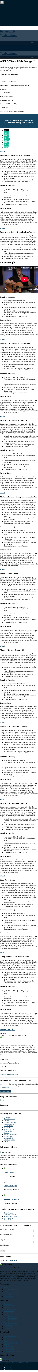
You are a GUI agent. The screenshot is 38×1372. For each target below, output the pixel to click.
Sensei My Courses (10, 1215)
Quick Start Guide (9, 1350)
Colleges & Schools (10, 1336)
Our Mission (8, 1295)
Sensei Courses (8, 1213)
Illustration (7, 1127)
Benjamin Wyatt (10, 1186)
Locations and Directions (11, 1293)
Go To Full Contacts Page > (9, 1260)
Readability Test (9, 1344)
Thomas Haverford (11, 1199)
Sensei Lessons (8, 1218)
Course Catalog (8, 1337)
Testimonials (8, 1136)
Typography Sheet (9, 1346)
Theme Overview (9, 1341)
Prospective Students (10, 1134)
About (6, 1288)
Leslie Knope (9, 1172)
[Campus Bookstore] (6, 1359)
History (6, 1291)
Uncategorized (8, 1138)
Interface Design (9, 1129)
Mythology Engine (9, 1348)
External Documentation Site (13, 1351)
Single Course (8, 1339)
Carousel (6, 1120)
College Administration (11, 1289)
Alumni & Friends (9, 1119)
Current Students (9, 1124)
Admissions (7, 1117)
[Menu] (2, 2)
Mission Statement (14, 1362)
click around (17, 1157)
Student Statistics (9, 1296)
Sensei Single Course (10, 1216)
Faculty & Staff (8, 1126)
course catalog (4, 1087)
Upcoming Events (9, 1140)
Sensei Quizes (8, 1220)
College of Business (10, 1122)
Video (6, 1141)
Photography (8, 1131)
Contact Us (25, 1362)
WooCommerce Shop (10, 1343)
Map (7, 107)
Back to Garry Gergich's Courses (9, 1074)
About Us (3, 1362)
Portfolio (6, 1133)
